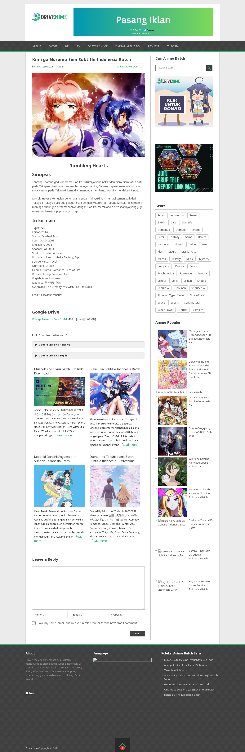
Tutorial (173, 46)
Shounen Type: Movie (171, 295)
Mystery (204, 259)
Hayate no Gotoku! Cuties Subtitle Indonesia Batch (199, 585)
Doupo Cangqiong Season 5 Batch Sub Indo (200, 432)
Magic (172, 251)
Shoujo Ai (163, 288)
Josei (204, 244)
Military (176, 259)
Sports (175, 302)
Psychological (166, 273)
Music (190, 259)
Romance (186, 273)
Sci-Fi (175, 280)
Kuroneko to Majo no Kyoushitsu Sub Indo (188, 660)
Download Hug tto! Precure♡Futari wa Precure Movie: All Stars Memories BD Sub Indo (200, 369)
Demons (181, 230)
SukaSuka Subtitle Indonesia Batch (115, 369)
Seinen (188, 280)
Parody (179, 266)
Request (153, 46)
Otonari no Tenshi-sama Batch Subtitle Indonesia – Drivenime (112, 459)
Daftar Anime (98, 46)
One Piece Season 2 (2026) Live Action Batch (189, 689)
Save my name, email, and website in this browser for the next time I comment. (88, 623)
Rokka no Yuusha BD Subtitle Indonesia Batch (201, 524)
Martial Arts (188, 251)
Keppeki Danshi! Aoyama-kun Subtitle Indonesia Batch (55, 459)
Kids (160, 251)
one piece (164, 266)
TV (78, 46)
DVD (135, 66)
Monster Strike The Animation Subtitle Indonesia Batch (200, 493)
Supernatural (192, 302)
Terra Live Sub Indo (175, 670)
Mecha (162, 259)
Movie (53, 46)
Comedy (187, 222)
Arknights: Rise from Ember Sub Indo (185, 665)
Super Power (165, 310)
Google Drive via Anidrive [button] (54, 344)
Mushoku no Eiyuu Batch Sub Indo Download (58, 371)
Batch (129, 66)
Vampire (198, 310)
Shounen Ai (198, 288)
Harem (202, 237)
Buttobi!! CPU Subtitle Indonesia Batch (180, 392)
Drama (196, 230)
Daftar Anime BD (127, 46)
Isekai (192, 244)
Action (162, 215)
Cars (173, 222)
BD (67, 46)
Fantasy (174, 237)
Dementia (164, 230)
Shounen (180, 288)
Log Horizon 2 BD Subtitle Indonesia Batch (199, 401)
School (162, 280)
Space (161, 302)
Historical (163, 244)
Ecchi (161, 237)
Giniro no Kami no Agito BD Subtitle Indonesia (199, 462)
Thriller (183, 310)
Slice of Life (197, 295)
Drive (38, 66)
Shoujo (201, 280)
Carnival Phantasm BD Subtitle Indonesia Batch (199, 554)
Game (188, 237)
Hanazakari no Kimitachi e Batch (182, 694)
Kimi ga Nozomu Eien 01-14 (49, 319)
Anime (36, 46)
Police (193, 266)
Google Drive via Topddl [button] (53, 355)
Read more (64, 435)
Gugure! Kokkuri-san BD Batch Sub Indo (187, 684)
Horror (179, 244)
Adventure (177, 215)
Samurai (202, 273)
